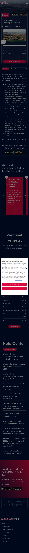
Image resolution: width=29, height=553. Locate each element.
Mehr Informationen (18, 280)
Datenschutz (24, 268)
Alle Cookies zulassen (14, 288)
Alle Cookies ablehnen (14, 284)
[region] (14, 276)
